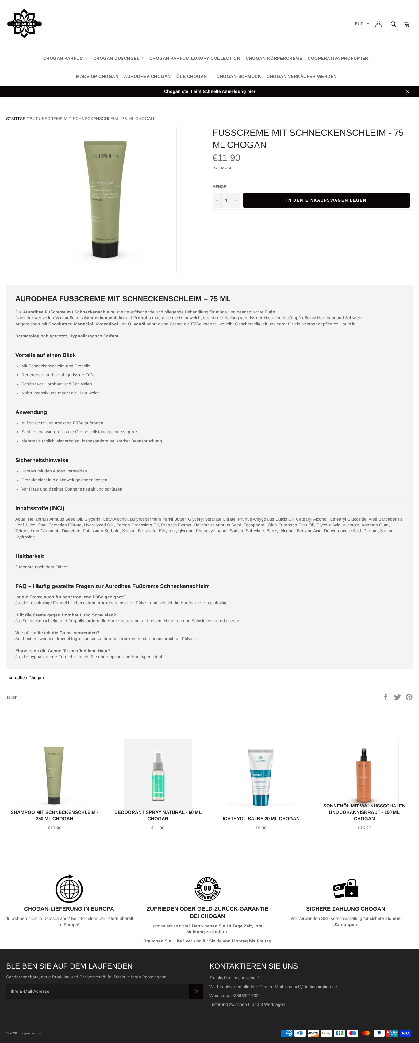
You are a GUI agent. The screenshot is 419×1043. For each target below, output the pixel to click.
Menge (219, 186)
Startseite (19, 118)
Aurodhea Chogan (147, 76)
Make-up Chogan (97, 76)
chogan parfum (64, 58)
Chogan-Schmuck (239, 76)
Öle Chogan (192, 76)
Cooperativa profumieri (339, 58)
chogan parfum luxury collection (194, 58)
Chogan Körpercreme (274, 58)
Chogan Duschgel (117, 58)
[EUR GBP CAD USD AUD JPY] (361, 25)
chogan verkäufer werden (302, 76)
